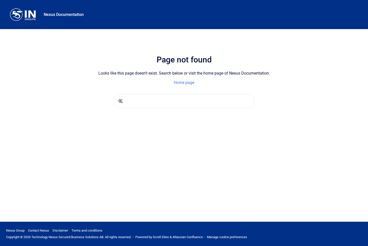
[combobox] (184, 101)
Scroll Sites (161, 237)
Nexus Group (15, 230)
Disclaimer (60, 230)
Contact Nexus (38, 230)
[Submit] (121, 101)
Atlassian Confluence (187, 237)
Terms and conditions (87, 230)
